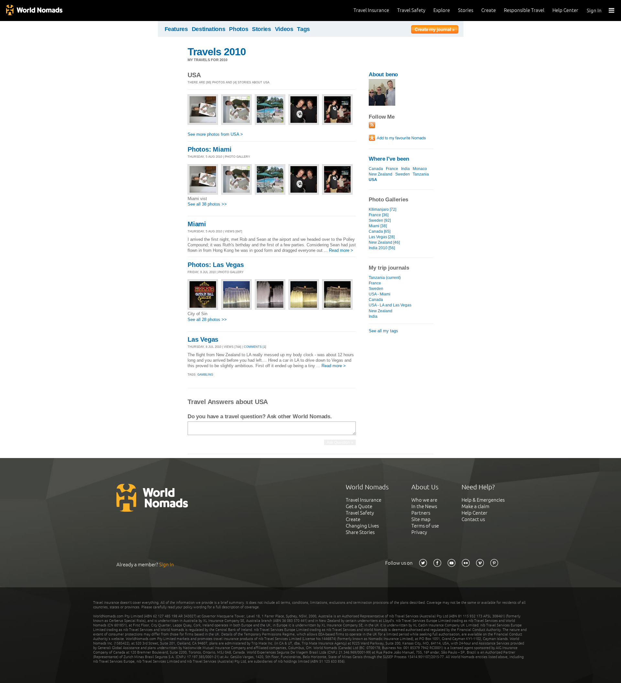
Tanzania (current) (385, 277)
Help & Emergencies (483, 500)
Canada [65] (379, 231)
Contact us (473, 519)
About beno (383, 74)
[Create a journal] (434, 30)
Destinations (208, 29)
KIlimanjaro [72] (382, 209)
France (392, 168)
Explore (441, 10)
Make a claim (475, 506)
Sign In (594, 10)
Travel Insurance (371, 10)
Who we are (424, 500)
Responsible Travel (524, 10)
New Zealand (380, 174)
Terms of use (425, 525)
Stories (465, 10)
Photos (238, 29)
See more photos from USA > (215, 134)
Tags (303, 29)
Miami (197, 224)
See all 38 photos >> (207, 204)
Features (176, 29)
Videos (284, 29)
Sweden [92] (380, 220)
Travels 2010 (217, 52)
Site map (420, 519)
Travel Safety (411, 10)
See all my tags (383, 330)
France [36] (378, 215)
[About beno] (382, 104)
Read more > (341, 250)
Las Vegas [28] (382, 237)
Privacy (419, 532)
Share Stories (360, 532)
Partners (420, 513)
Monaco (420, 168)
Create (488, 10)
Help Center (565, 10)
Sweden (402, 174)
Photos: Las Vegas (216, 264)
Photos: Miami (209, 149)
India (405, 168)
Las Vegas (203, 339)
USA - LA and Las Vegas (390, 305)
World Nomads (34, 10)
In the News (424, 506)
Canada (376, 168)
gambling (205, 374)
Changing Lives (362, 525)
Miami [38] (378, 226)
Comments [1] (255, 346)
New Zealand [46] (384, 242)
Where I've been (389, 159)
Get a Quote (359, 506)
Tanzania (421, 174)
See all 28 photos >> (207, 319)
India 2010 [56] (382, 248)
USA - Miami (379, 294)
